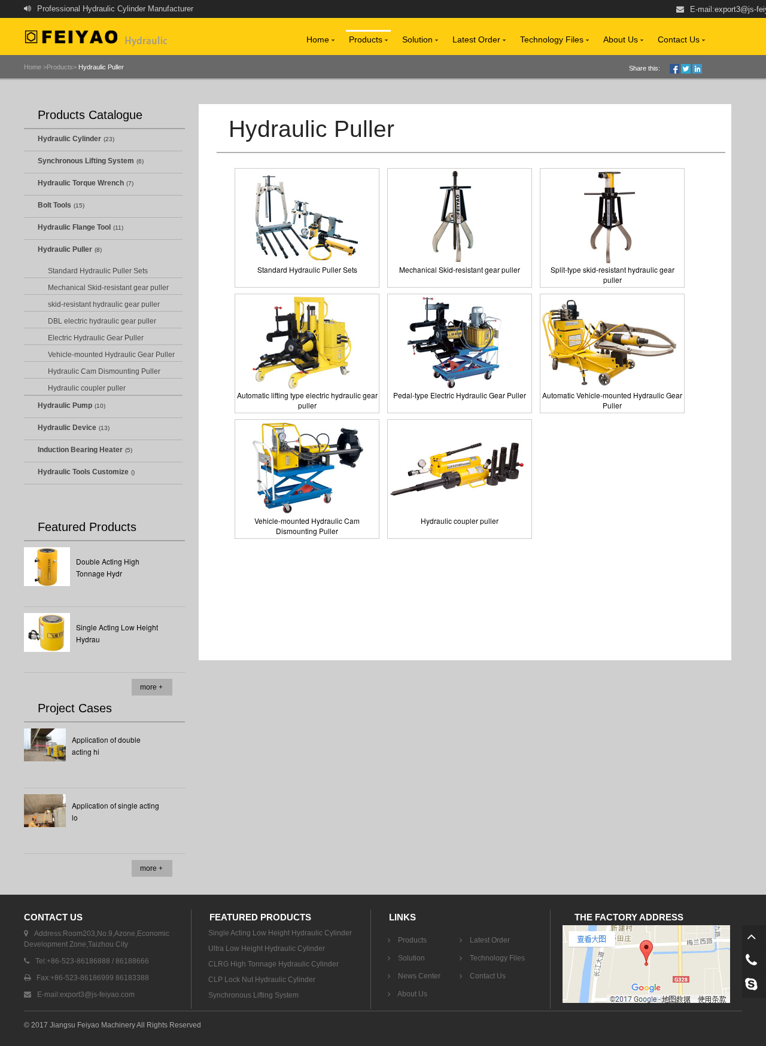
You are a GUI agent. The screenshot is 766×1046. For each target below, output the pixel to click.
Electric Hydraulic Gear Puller (96, 338)
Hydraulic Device (67, 427)
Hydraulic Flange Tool (74, 227)
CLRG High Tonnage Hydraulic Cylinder (273, 964)
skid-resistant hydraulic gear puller (104, 304)
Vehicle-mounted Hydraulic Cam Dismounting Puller (307, 526)
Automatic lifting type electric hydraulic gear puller (307, 400)
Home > (35, 67)
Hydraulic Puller (100, 67)
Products (367, 39)
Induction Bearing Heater (80, 450)
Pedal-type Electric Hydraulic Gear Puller (459, 395)
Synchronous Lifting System (86, 161)
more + (151, 687)
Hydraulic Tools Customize (83, 472)
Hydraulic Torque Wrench (81, 183)
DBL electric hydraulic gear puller (102, 321)
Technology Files (553, 39)
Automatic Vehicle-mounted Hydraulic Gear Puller (612, 400)
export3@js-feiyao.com (97, 994)
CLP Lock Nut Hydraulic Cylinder (261, 979)
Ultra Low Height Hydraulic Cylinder (266, 948)
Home (319, 39)
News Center (418, 976)
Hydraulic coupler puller (87, 388)
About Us (621, 39)
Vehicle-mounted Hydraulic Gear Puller (111, 354)
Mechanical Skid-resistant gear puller (108, 287)
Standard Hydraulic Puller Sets (98, 271)
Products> (62, 67)
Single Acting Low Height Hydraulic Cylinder (280, 933)
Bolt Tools (54, 205)
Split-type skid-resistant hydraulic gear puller (612, 274)
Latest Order (477, 39)
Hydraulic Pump (65, 405)
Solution (418, 39)
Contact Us (680, 39)
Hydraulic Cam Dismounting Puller (104, 371)
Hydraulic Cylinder (69, 139)
